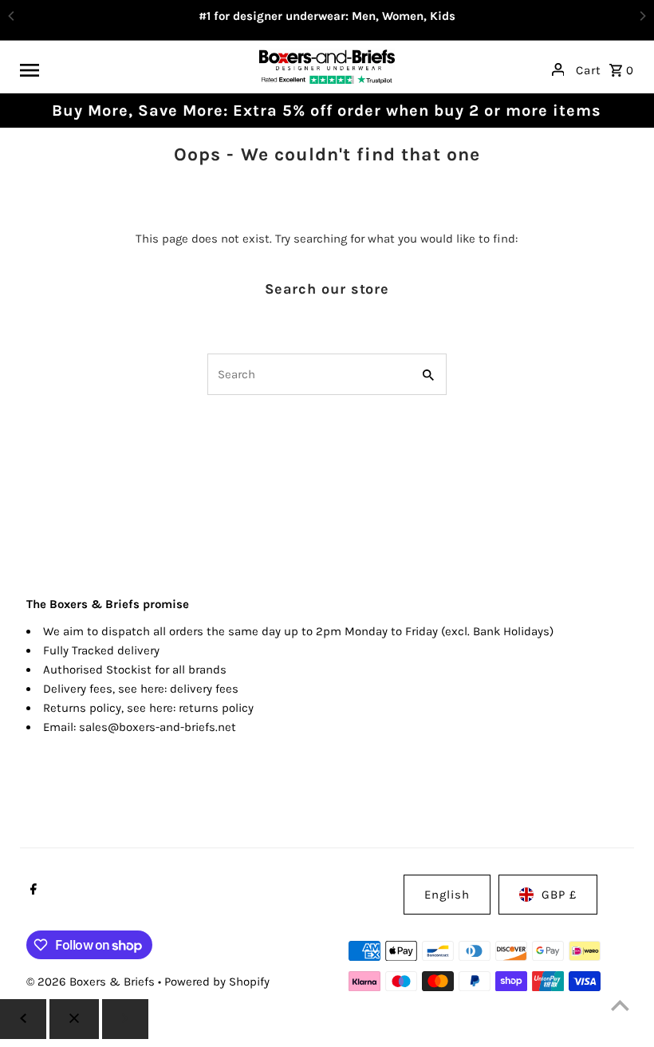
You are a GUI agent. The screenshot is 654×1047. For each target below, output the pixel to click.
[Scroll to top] (620, 1005)
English (447, 894)
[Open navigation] (133, 69)
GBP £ (559, 894)
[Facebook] (31, 891)
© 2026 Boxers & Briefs (92, 981)
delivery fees (204, 689)
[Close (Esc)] (74, 1019)
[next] (125, 1019)
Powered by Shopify (217, 981)
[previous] (23, 1019)
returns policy (216, 708)
